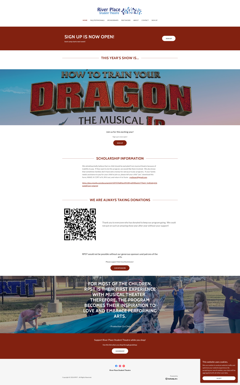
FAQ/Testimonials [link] (97, 20)
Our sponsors (120, 268)
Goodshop (120, 351)
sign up (169, 38)
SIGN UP (120, 143)
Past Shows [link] (125, 20)
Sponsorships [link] (112, 20)
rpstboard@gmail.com (138, 177)
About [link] (136, 20)
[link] (120, 11)
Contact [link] (145, 20)
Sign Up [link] (154, 20)
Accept (219, 378)
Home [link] (85, 20)
